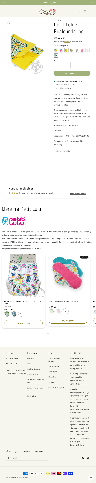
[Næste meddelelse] (91, 2)
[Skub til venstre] (42, 333)
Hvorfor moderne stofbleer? (54, 359)
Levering (67, 42)
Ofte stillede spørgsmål (56, 387)
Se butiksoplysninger (63, 88)
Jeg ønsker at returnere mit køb (36, 381)
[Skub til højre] (53, 333)
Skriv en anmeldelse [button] (78, 193)
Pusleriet (13, 477)
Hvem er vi (30, 358)
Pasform (51, 382)
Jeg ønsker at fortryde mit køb (35, 389)
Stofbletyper (52, 372)
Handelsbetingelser (33, 369)
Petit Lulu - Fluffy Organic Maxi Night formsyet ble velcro (22, 302)
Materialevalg (52, 377)
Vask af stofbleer (54, 366)
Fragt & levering (32, 374)
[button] (4, 11)
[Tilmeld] (45, 458)
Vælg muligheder (23, 323)
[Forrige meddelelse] (4, 2)
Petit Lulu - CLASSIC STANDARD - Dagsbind (64, 301)
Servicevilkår (31, 396)
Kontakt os (30, 364)
